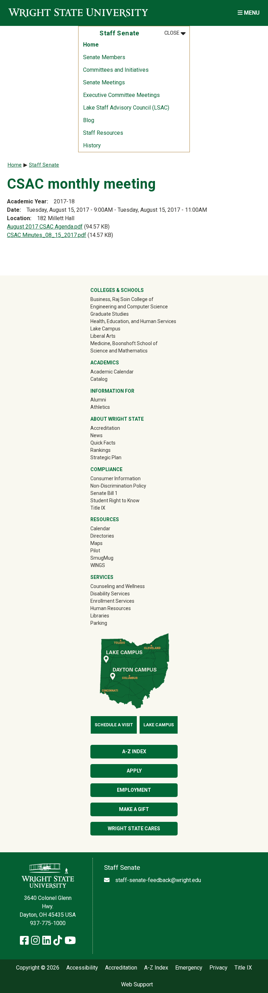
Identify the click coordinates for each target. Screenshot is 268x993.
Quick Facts (103, 443)
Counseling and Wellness (117, 586)
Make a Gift (134, 809)
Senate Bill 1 (104, 493)
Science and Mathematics (119, 351)
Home (91, 44)
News (96, 435)
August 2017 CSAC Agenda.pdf (45, 226)
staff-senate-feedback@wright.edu (158, 880)
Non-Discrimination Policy (118, 486)
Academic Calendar (112, 372)
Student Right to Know (115, 500)
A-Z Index (134, 751)
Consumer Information (115, 478)
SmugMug (111, 558)
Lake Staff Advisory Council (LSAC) (126, 107)
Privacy (218, 968)
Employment (134, 790)
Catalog (98, 379)
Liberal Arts (103, 336)
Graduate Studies (109, 314)
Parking (98, 623)
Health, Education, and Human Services (133, 321)
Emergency (188, 968)
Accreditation (105, 428)
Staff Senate (44, 165)
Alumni (108, 400)
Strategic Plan (105, 457)
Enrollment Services (112, 601)
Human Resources (110, 608)
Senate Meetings (104, 82)
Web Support (137, 984)
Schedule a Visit (114, 724)
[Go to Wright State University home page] (78, 13)
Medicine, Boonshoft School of (124, 343)
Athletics (110, 407)
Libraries (99, 615)
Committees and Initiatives (116, 70)
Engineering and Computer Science (129, 306)
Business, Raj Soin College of (122, 299)
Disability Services (110, 593)
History (92, 145)
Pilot (95, 550)
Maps (96, 543)
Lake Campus (105, 328)
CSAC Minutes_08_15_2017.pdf (46, 235)
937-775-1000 (48, 923)
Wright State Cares (134, 828)
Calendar (100, 528)
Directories (102, 536)
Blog (88, 120)
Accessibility (82, 968)
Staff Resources (103, 133)
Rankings (100, 450)
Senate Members (104, 57)
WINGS (97, 565)
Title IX (97, 508)
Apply (134, 771)
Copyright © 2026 (37, 968)
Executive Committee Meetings (121, 95)
